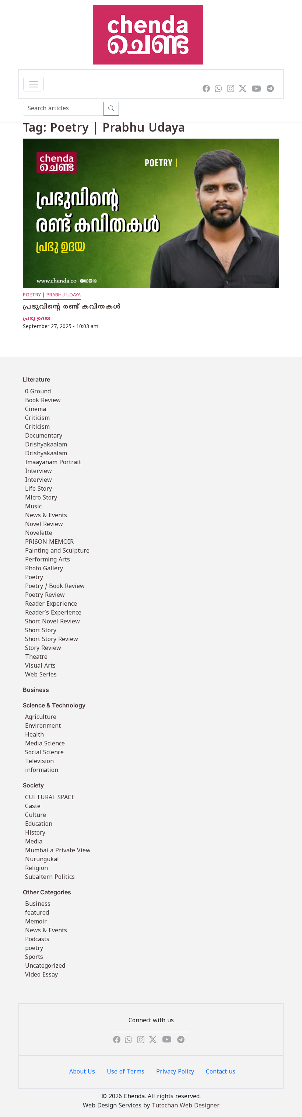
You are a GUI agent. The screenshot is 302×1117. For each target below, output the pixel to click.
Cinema (35, 409)
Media (33, 842)
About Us (82, 1072)
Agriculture (40, 717)
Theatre (36, 657)
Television (39, 761)
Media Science (45, 744)
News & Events (46, 515)
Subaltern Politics (50, 877)
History (35, 833)
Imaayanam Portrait (53, 462)
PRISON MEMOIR (49, 542)
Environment (43, 726)
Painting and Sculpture (57, 551)
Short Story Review (51, 639)
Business (37, 904)
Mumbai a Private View (58, 851)
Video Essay (41, 975)
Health (34, 735)
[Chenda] (148, 34)
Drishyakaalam (46, 445)
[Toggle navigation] (33, 84)
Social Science (44, 752)
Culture (35, 815)
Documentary (43, 436)
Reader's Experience (53, 613)
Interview (38, 471)
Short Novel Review (52, 622)
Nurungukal (42, 859)
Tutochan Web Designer (186, 1106)
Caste (33, 806)
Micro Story (41, 498)
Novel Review (44, 524)
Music (33, 507)
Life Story (38, 489)
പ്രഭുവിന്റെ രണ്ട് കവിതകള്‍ (72, 307)
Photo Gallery (44, 569)
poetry (34, 948)
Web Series (41, 675)
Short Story (40, 630)
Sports (34, 957)
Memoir (36, 922)
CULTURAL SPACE (50, 797)
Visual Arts (40, 666)
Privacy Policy (175, 1072)
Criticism (37, 418)
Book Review (43, 400)
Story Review (43, 648)
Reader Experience (51, 604)
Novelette (38, 533)
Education (38, 824)
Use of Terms (125, 1072)
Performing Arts (47, 560)
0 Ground (38, 392)
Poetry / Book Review (55, 586)
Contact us (220, 1072)
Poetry (34, 577)
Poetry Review (45, 595)
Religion (36, 868)
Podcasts (37, 939)
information (41, 770)
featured (37, 913)
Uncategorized (45, 966)
